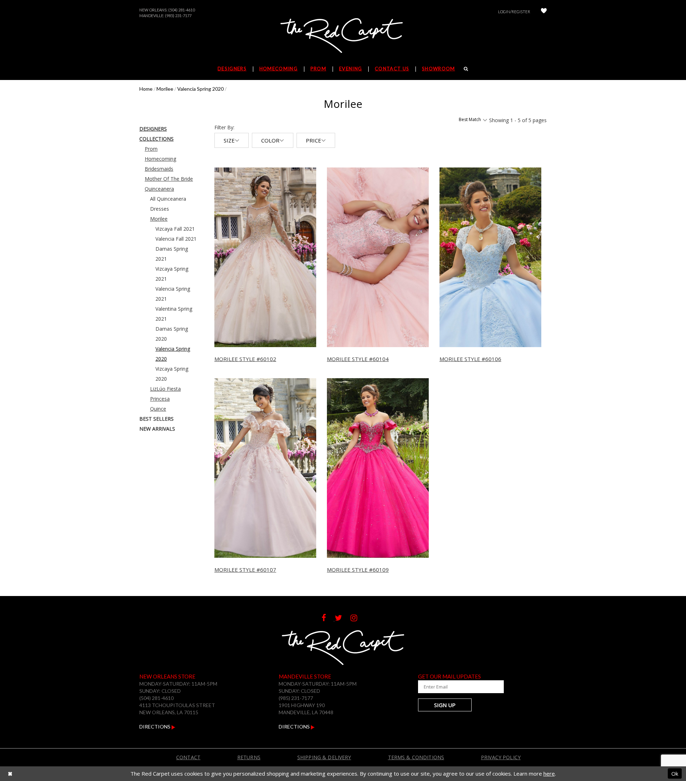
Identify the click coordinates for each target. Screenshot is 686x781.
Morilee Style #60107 (245, 569)
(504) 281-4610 (181, 9)
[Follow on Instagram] (357, 618)
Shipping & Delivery (324, 757)
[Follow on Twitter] (343, 618)
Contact (188, 757)
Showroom (438, 68)
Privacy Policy (501, 757)
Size (229, 140)
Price (313, 140)
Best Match (470, 119)
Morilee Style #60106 (470, 358)
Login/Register (514, 11)
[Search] (466, 68)
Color (270, 140)
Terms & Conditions (416, 757)
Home (146, 89)
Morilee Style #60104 (358, 358)
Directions (155, 727)
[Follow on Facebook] (328, 618)
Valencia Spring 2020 (200, 89)
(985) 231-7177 (178, 15)
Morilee (164, 89)
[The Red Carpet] (343, 36)
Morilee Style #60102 (245, 358)
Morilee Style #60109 (358, 569)
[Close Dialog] (10, 773)
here (549, 773)
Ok (674, 773)
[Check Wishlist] (544, 11)
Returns (248, 757)
